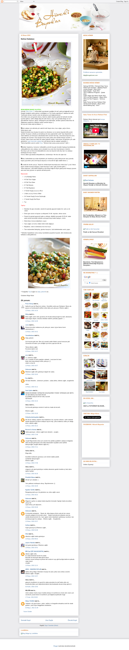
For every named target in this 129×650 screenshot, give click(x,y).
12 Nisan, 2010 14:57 (31, 365)
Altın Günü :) (30, 111)
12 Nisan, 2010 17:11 (31, 447)
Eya (26, 378)
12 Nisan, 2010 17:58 (31, 463)
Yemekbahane (29, 335)
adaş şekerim (42, 291)
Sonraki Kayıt (25, 620)
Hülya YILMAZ (29, 601)
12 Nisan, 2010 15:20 (31, 413)
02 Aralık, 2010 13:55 (31, 586)
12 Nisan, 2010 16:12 (31, 426)
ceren (27, 325)
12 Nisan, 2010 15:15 (31, 401)
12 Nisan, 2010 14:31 (31, 331)
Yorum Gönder (27, 611)
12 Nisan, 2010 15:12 (31, 387)
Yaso (41, 143)
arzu (26, 355)
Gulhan (27, 525)
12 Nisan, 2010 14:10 (31, 310)
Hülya (27, 314)
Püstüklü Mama (30, 477)
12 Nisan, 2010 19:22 (31, 494)
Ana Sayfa (49, 620)
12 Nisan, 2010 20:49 (31, 507)
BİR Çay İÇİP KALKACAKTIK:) (34, 551)
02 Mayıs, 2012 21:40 (31, 608)
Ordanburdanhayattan (32, 417)
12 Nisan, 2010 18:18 (31, 473)
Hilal (26, 534)
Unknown (28, 369)
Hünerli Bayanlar (94, 283)
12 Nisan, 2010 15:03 (31, 374)
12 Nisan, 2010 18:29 (31, 486)
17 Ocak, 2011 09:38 (31, 597)
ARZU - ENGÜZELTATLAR (33, 569)
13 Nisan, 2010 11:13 (31, 565)
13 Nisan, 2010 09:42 (31, 539)
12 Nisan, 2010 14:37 (31, 351)
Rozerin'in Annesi (30, 429)
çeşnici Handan (30, 542)
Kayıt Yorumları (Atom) (51, 625)
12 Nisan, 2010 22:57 (31, 521)
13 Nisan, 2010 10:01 (31, 547)
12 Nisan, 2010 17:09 (31, 434)
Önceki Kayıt (72, 620)
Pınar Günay (29, 303)
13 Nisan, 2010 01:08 (31, 530)
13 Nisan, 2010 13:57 (31, 576)
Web (87, 283)
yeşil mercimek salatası (35, 141)
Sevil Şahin (29, 390)
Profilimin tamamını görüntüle (92, 72)
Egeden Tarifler (30, 490)
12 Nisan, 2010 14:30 (31, 321)
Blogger (56, 646)
